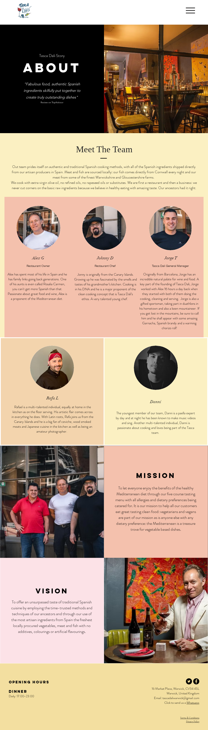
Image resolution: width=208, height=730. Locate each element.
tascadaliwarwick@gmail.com (180, 698)
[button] (190, 10)
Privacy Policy (192, 721)
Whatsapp (192, 702)
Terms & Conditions (189, 718)
